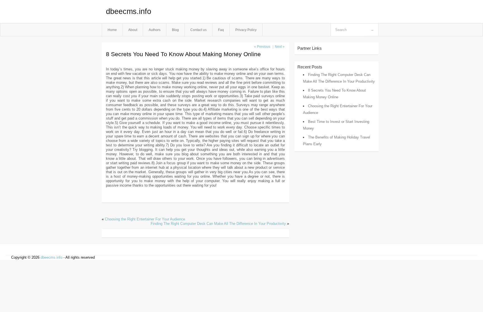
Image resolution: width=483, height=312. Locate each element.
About (132, 30)
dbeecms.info (128, 11)
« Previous (262, 47)
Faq (221, 30)
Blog (175, 30)
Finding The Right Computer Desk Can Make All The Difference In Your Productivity (218, 224)
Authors (154, 30)
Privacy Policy (246, 30)
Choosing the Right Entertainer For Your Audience (145, 219)
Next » (280, 47)
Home (112, 30)
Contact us (198, 30)
